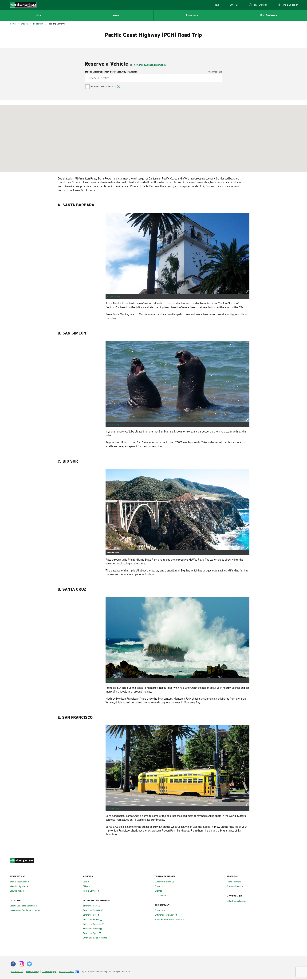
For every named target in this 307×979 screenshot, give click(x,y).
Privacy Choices (66, 971)
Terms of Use (17, 971)
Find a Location (289, 4)
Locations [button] (192, 15)
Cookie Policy (48, 971)
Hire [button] (38, 15)
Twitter (29, 964)
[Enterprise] (23, 5)
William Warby (113, 424)
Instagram (21, 964)
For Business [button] (268, 15)
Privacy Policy (32, 971)
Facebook (13, 964)
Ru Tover (110, 680)
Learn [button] (115, 15)
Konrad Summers (114, 296)
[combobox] (153, 78)
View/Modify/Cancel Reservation (150, 64)
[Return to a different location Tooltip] (118, 86)
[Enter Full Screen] (247, 292)
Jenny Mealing (113, 809)
